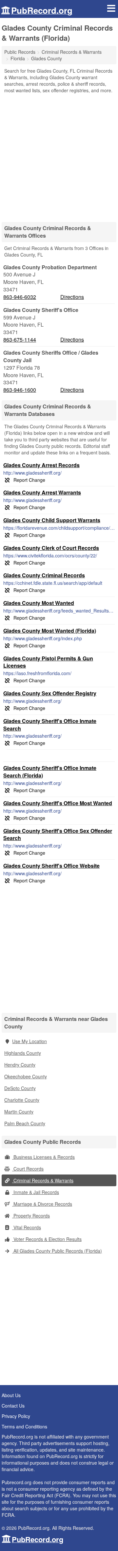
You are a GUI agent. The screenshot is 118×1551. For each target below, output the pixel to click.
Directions (72, 297)
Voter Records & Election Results (47, 1239)
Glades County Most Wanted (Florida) (49, 630)
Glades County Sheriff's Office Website (51, 865)
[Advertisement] (59, 155)
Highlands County (22, 1053)
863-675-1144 (19, 339)
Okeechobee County (25, 1076)
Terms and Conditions (24, 1426)
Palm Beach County (24, 1123)
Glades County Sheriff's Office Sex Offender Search (57, 834)
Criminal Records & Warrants (42, 1180)
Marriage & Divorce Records (42, 1204)
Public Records (19, 52)
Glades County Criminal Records (44, 575)
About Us (11, 1395)
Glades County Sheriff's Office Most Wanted (57, 803)
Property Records (31, 1215)
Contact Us (13, 1405)
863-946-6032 (19, 297)
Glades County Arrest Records (41, 465)
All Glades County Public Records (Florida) (57, 1251)
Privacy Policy (16, 1416)
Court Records (28, 1168)
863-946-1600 (19, 389)
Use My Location (29, 1041)
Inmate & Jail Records (35, 1192)
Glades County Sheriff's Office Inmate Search (49, 724)
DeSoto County (20, 1088)
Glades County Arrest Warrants (42, 492)
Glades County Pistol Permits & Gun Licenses (48, 662)
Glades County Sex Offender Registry (49, 693)
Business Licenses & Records (43, 1157)
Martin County (18, 1111)
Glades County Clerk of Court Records (51, 548)
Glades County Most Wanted (38, 603)
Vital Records (26, 1227)
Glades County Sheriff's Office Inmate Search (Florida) (49, 771)
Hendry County (19, 1064)
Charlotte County (21, 1100)
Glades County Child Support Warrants (51, 520)
